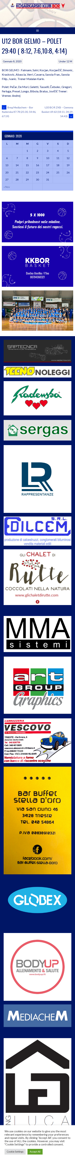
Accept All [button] (35, 1151)
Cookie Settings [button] (15, 1151)
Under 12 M (65, 61)
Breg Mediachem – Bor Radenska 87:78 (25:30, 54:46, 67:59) (19, 112)
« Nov (7, 186)
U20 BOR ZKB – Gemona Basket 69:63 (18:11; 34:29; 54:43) (57, 112)
